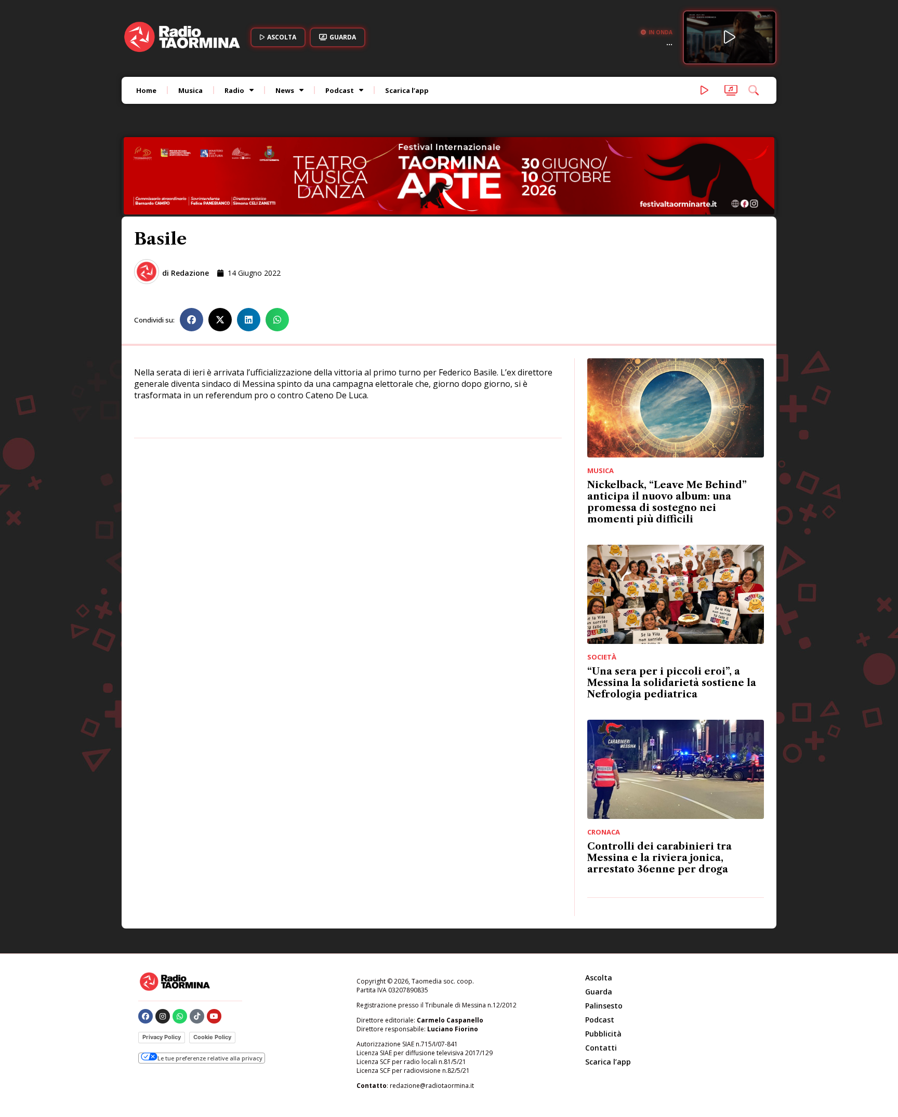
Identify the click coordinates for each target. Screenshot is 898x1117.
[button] (191, 249)
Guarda (598, 921)
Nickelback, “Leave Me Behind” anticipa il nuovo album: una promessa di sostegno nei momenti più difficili (667, 432)
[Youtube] (214, 946)
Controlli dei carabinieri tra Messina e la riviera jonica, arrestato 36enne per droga (659, 788)
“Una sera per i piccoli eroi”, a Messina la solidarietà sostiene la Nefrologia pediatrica (671, 613)
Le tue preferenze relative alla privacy (209, 988)
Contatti (601, 978)
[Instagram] (162, 946)
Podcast (339, 90)
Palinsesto (604, 935)
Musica (190, 90)
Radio (234, 90)
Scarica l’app (407, 90)
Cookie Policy (212, 967)
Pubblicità (603, 963)
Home (146, 90)
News (284, 90)
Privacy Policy (161, 967)
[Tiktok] (197, 946)
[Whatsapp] (180, 946)
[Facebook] (145, 946)
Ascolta (598, 907)
